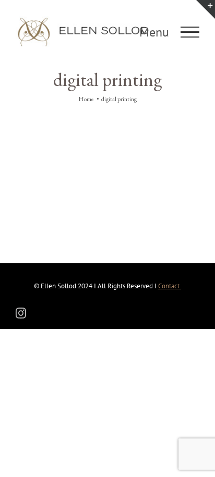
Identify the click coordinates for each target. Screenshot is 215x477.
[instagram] (21, 313)
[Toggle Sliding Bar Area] (205, 9)
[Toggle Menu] (190, 32)
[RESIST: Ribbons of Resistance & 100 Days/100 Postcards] (61, 140)
